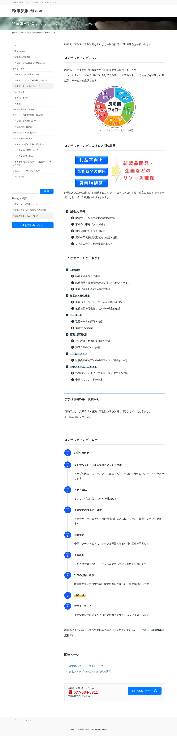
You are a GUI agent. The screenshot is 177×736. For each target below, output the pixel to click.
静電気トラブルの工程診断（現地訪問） (32, 80)
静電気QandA (19, 51)
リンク (16, 182)
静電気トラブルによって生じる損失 (30, 63)
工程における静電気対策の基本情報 (28, 115)
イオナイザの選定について (26, 150)
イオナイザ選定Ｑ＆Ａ (24, 156)
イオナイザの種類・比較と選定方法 (28, 144)
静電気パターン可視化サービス (28, 74)
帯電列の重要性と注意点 (23, 109)
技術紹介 (18, 103)
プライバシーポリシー (23, 720)
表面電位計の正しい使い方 (24, 132)
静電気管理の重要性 (21, 57)
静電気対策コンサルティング (27, 86)
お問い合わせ (18, 176)
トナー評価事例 (21, 98)
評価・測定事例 (19, 92)
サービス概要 (18, 69)
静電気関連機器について (25, 121)
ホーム (16, 45)
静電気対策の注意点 (23, 127)
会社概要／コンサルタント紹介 (26, 171)
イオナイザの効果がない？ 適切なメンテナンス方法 (32, 163)
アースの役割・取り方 (22, 138)
